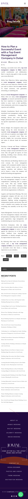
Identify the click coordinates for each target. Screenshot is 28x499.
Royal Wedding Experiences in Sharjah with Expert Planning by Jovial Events (13, 319)
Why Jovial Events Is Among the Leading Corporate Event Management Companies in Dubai (14, 294)
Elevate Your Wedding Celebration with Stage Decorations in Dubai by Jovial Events (12, 313)
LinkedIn (6, 259)
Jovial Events (10, 492)
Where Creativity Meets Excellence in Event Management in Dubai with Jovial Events (12, 288)
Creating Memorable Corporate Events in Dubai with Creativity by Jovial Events (14, 382)
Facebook (9, 256)
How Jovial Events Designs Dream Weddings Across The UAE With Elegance (14, 401)
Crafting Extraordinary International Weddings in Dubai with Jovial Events (13, 338)
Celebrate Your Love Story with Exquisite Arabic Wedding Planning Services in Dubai (13, 301)
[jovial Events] (5, 3)
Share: (3, 256)
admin (5, 62)
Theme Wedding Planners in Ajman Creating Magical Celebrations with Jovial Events (12, 395)
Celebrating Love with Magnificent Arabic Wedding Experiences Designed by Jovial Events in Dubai (13, 332)
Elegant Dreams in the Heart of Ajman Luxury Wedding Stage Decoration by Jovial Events (12, 351)
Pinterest (23, 256)
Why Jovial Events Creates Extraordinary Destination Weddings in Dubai (11, 326)
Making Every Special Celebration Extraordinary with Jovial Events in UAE (13, 282)
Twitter (16, 256)
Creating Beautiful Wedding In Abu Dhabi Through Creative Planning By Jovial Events (13, 376)
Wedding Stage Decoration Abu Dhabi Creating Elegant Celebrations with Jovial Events (12, 357)
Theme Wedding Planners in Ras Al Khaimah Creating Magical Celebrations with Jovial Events (13, 370)
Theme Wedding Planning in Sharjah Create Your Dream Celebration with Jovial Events (13, 388)
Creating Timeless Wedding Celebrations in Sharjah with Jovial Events (13, 344)
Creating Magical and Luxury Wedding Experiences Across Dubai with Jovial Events (13, 307)
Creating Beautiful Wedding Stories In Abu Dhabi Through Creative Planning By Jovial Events (13, 363)
